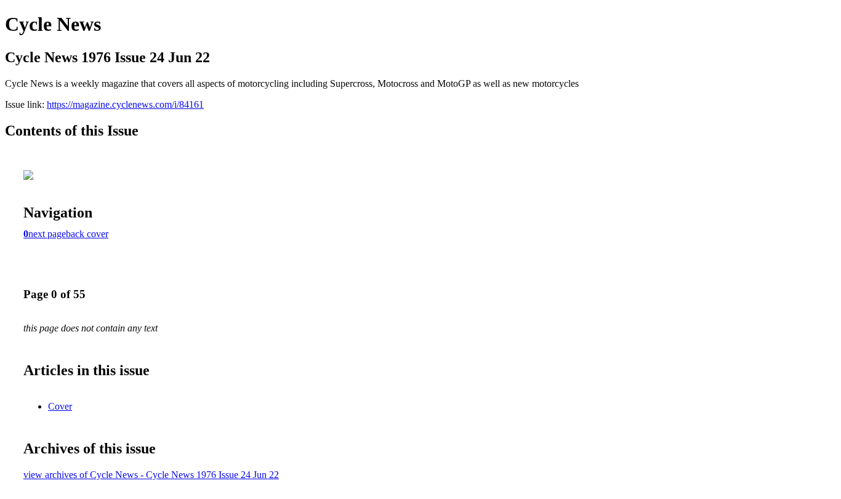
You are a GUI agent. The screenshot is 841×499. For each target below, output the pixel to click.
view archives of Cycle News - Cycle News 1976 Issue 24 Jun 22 (151, 474)
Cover (60, 406)
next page (47, 234)
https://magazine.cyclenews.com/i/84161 (125, 104)
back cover (87, 234)
